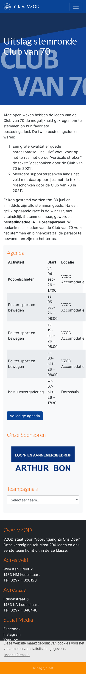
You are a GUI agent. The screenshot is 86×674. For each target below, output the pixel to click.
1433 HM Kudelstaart (21, 574)
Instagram (12, 634)
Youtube (10, 640)
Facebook (12, 628)
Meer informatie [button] (17, 655)
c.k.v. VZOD (26, 6)
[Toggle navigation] (75, 6)
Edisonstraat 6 (16, 599)
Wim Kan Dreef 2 (18, 569)
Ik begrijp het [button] (43, 668)
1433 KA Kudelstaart (21, 604)
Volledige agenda (25, 415)
